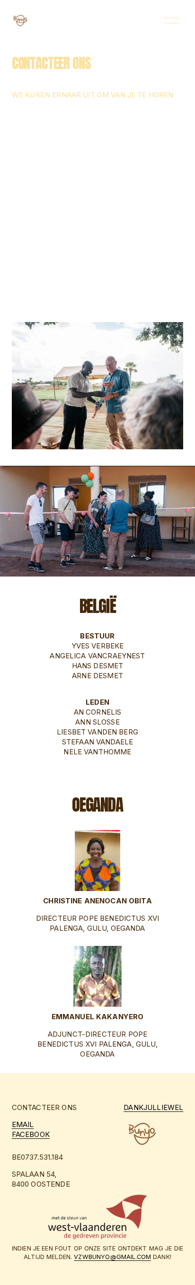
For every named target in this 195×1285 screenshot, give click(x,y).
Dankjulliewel (153, 1107)
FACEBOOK (31, 1134)
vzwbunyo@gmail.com (112, 1256)
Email (23, 1124)
